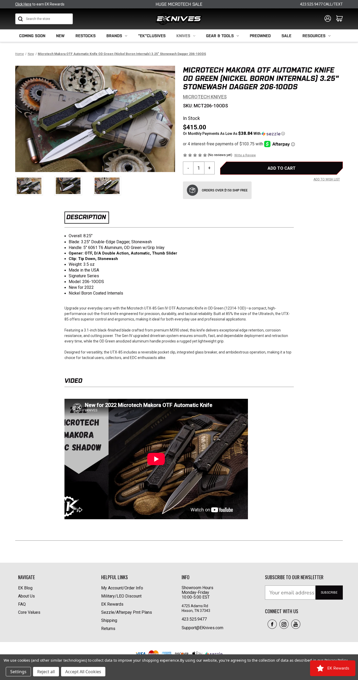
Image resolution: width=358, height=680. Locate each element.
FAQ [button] (22, 604)
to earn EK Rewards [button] (39, 4)
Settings (18, 672)
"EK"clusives (152, 36)
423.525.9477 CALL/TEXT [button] (321, 4)
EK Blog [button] (25, 587)
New (60, 36)
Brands (114, 36)
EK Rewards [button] (112, 604)
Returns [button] (108, 628)
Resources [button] (314, 36)
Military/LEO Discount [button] (121, 596)
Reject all (46, 672)
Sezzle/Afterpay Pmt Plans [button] (126, 612)
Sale (286, 36)
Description (86, 216)
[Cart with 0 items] (339, 19)
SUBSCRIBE (329, 592)
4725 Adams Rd (195, 606)
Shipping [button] (109, 620)
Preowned (260, 36)
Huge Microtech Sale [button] (179, 4)
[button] (263, 133)
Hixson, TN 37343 (196, 611)
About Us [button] (26, 596)
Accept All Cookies (83, 672)
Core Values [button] (29, 612)
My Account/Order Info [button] (122, 587)
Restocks (85, 36)
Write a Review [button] (245, 155)
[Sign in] (327, 19)
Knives (183, 36)
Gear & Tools (220, 36)
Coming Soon (32, 36)
